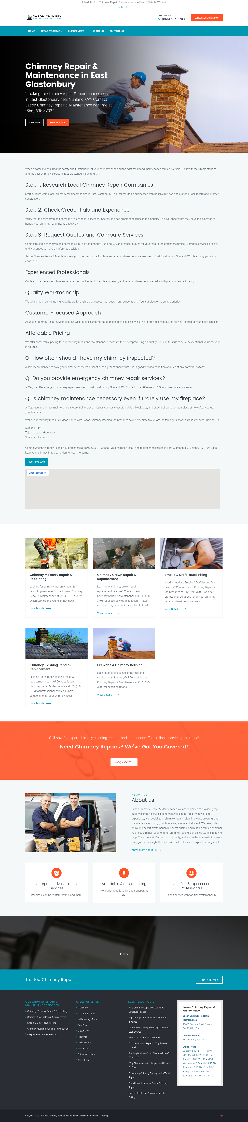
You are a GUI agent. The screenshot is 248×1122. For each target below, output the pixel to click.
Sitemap (104, 1115)
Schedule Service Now (207, 17)
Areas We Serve (50, 31)
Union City (83, 1030)
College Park (84, 1042)
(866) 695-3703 (173, 19)
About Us (98, 31)
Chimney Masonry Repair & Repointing (47, 1011)
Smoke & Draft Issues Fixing (41, 1022)
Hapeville (82, 1036)
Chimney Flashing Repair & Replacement (48, 1028)
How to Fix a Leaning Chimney (144, 1037)
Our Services (76, 31)
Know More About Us (144, 850)
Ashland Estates (86, 1013)
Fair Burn (83, 1025)
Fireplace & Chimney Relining (42, 1034)
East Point (83, 1048)
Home (31, 31)
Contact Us (123, 7)
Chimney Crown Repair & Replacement (47, 1017)
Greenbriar (83, 1060)
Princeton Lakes (86, 1054)
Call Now (34, 122)
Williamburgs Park (87, 1019)
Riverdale (83, 1007)
